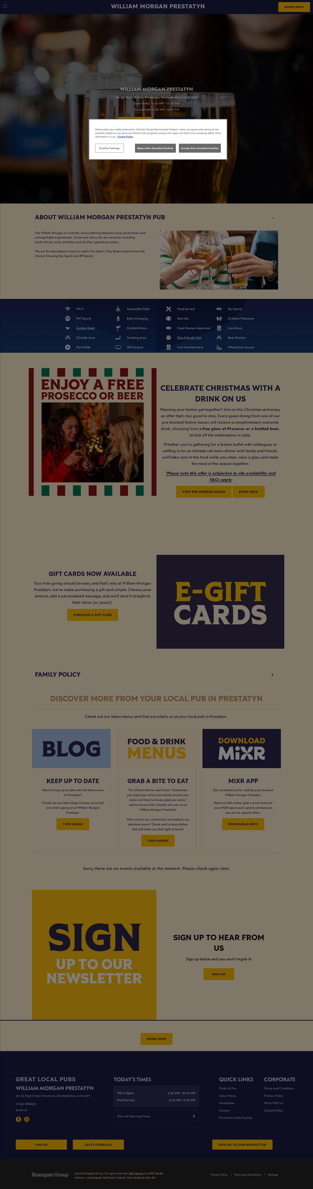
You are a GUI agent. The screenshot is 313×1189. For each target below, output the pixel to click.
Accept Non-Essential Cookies (199, 148)
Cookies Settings (109, 148)
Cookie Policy (125, 136)
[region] (158, 139)
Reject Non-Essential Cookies (155, 148)
